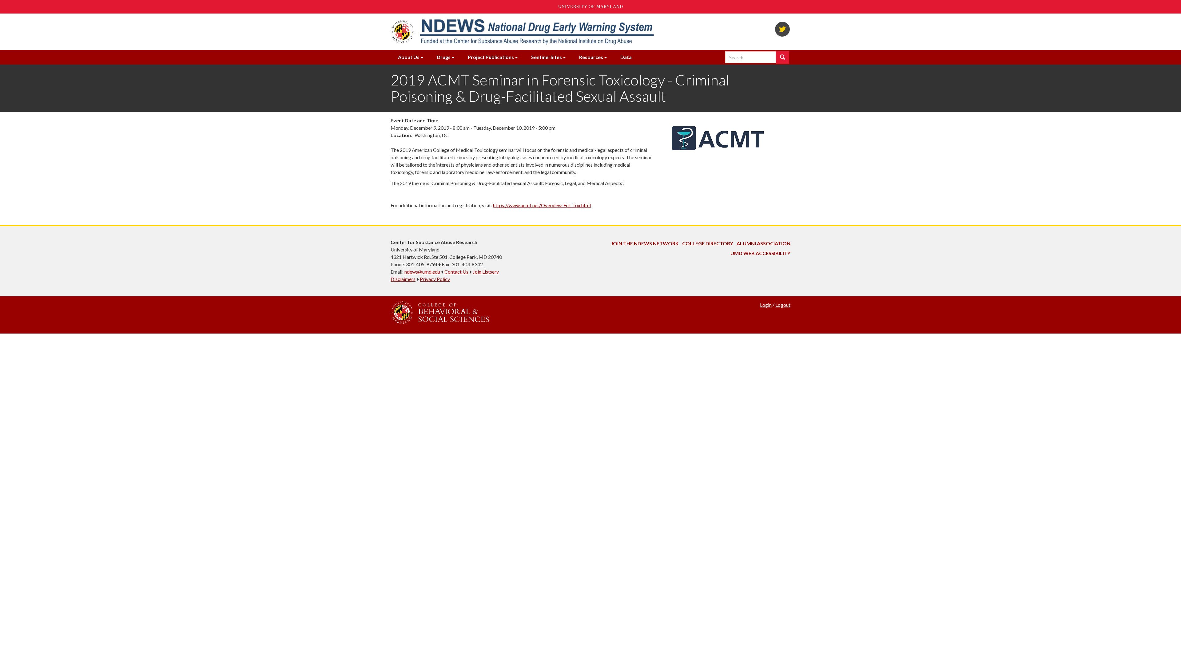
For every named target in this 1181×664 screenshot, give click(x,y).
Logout (782, 305)
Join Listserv (486, 272)
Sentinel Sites (546, 57)
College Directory (707, 243)
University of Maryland (590, 6)
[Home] (536, 31)
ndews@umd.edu (422, 272)
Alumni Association (763, 243)
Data (626, 57)
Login (766, 305)
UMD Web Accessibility (760, 253)
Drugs (444, 57)
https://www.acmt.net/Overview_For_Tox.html (542, 205)
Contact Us (456, 272)
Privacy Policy (435, 279)
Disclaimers (403, 279)
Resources (591, 57)
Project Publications (491, 57)
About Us (409, 57)
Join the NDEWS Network (645, 243)
